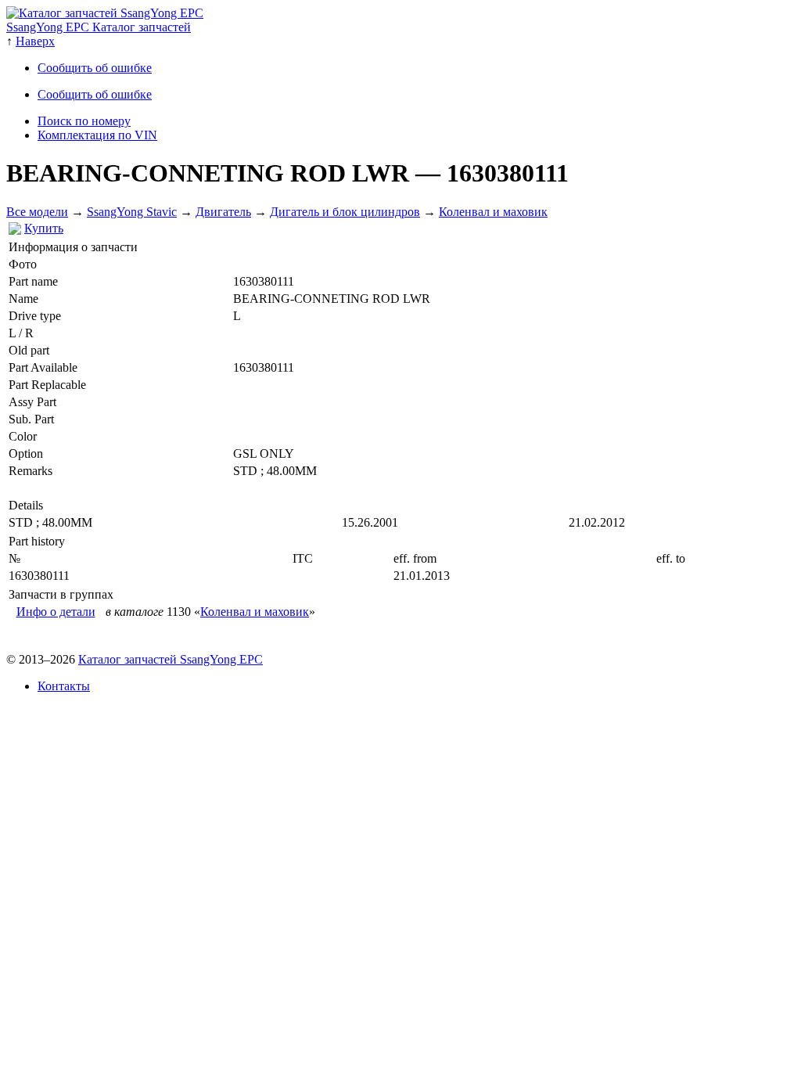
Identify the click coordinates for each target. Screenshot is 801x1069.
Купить (43, 228)
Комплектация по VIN (97, 135)
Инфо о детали (55, 611)
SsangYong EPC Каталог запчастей (98, 27)
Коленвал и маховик (493, 211)
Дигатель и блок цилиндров (345, 211)
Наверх (35, 41)
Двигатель (223, 211)
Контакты (64, 686)
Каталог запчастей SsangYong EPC (170, 659)
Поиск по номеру (84, 121)
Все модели (37, 211)
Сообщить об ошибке (95, 67)
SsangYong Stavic (132, 211)
